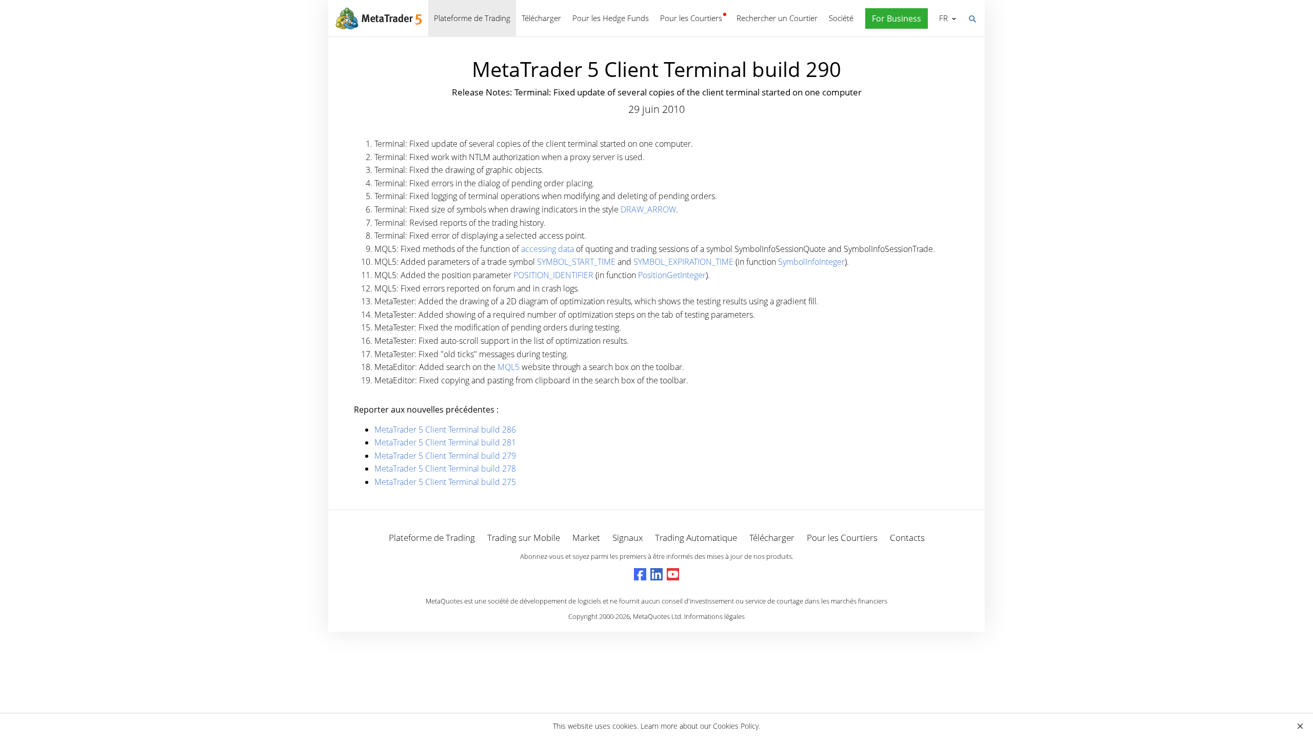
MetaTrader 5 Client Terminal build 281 (445, 442)
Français (942, 18)
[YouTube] (673, 574)
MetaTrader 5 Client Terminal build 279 (445, 455)
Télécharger (541, 18)
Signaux (627, 537)
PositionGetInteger (672, 275)
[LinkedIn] (656, 574)
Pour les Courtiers (691, 18)
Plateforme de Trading (472, 18)
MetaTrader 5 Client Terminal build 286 (445, 429)
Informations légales (714, 616)
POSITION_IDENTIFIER (553, 275)
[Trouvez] (972, 18)
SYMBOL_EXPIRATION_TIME (683, 261)
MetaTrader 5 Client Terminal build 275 (445, 482)
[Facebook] (640, 574)
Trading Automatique (696, 537)
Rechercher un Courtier (777, 18)
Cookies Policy (736, 726)
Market (586, 537)
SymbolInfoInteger (811, 261)
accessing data (547, 249)
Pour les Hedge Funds (610, 18)
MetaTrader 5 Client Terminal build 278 (445, 468)
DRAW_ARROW (648, 209)
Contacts (907, 537)
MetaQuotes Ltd (657, 616)
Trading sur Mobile (523, 537)
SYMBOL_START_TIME (576, 261)
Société (841, 18)
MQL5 (509, 367)
